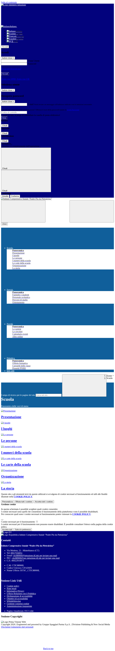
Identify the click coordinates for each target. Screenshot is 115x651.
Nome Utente (34, 61)
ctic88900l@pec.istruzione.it (36, 558)
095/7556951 (16, 553)
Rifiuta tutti (24, 502)
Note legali (11, 588)
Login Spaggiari (73, 110)
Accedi (5, 47)
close (4, 224)
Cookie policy (13, 586)
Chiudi (4, 126)
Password (32, 64)
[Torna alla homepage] (57, 199)
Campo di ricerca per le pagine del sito (18, 395)
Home (109, 375)
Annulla (5, 196)
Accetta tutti (44, 502)
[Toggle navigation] (23, 211)
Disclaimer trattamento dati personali (17, 627)
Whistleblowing (14, 601)
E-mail (31, 104)
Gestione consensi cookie (18, 603)
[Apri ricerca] (92, 211)
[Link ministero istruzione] (13, 5)
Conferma (15, 196)
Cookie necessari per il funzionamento (18, 522)
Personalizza (7, 502)
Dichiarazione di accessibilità (19, 596)
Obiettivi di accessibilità (17, 598)
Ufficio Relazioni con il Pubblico (21, 593)
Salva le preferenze (23, 530)
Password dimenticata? (11, 69)
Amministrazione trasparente (19, 606)
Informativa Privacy (15, 591)
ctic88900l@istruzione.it (35, 555)
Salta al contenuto (9, 2)
